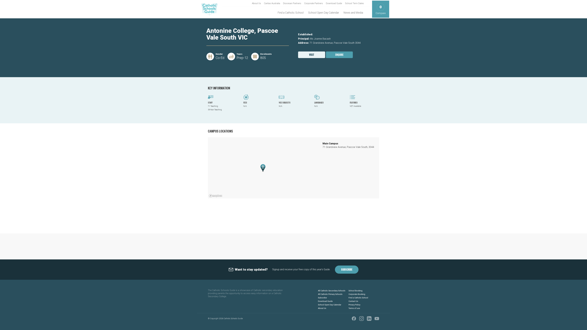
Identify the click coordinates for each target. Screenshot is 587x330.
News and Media (353, 12)
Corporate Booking (357, 294)
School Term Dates (354, 3)
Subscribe (346, 269)
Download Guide (334, 3)
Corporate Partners (313, 3)
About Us (256, 3)
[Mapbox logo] (215, 196)
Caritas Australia (272, 3)
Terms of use (354, 308)
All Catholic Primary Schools (330, 294)
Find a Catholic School (291, 12)
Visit (311, 55)
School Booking (355, 291)
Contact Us (353, 301)
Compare (381, 10)
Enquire (339, 55)
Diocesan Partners (292, 3)
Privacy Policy (354, 305)
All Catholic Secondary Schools (331, 291)
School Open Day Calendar (323, 12)
